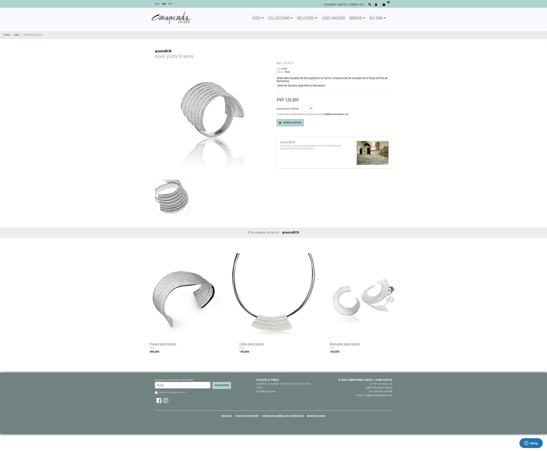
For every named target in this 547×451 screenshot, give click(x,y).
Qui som (376, 18)
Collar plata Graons (252, 344)
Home (6, 34)
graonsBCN (163, 51)
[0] (386, 4)
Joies (255, 18)
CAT (164, 4)
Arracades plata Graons (345, 344)
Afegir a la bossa (292, 122)
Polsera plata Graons (163, 344)
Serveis (355, 18)
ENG (157, 4)
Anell (284, 68)
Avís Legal (226, 416)
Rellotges (305, 18)
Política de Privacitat (247, 416)
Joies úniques (333, 18)
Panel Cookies (318, 416)
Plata (287, 72)
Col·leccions (279, 18)
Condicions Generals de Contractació (283, 416)
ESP (170, 4)
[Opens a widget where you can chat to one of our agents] (531, 443)
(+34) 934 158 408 (382, 391)
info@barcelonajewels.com (336, 114)
